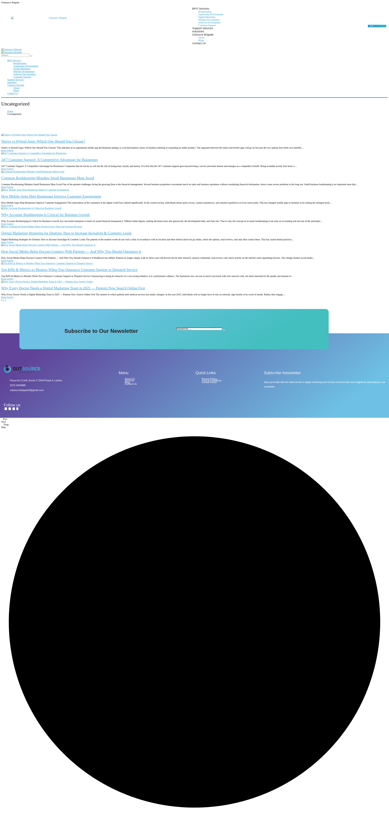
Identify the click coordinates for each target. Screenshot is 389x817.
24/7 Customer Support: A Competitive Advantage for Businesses (49, 160)
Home (10, 111)
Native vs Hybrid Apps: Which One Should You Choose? (43, 141)
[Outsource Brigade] (11, 49)
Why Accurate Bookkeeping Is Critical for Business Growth (45, 215)
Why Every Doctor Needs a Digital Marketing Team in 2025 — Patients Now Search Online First (73, 288)
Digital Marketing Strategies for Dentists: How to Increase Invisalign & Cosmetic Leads (66, 233)
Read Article (7, 150)
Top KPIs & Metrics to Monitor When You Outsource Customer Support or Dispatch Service (69, 270)
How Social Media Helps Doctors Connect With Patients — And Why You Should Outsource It (71, 251)
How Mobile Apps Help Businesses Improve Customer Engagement (51, 196)
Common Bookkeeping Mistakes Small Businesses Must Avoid (47, 178)
